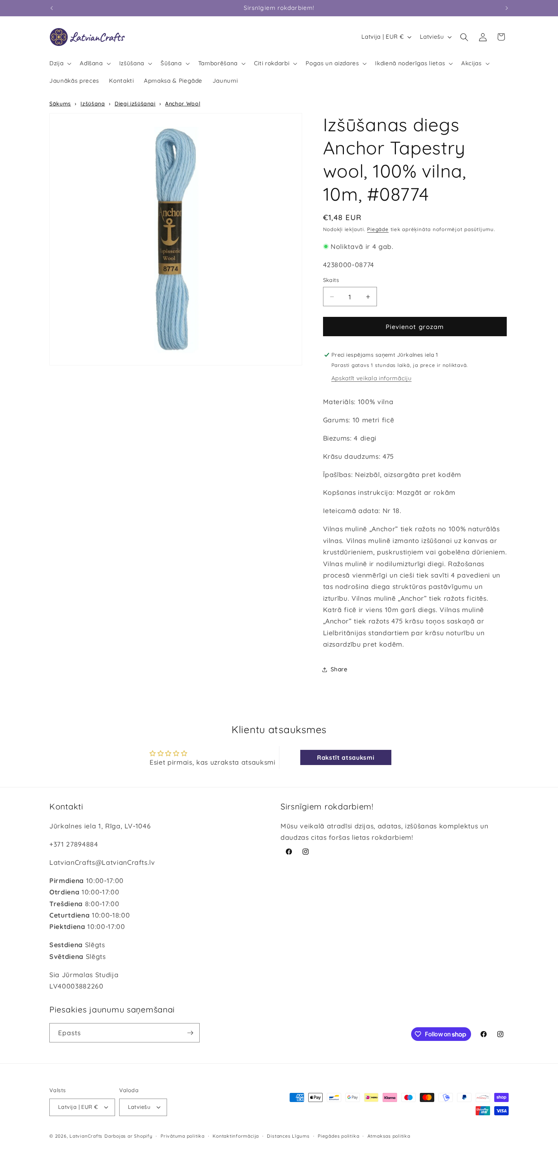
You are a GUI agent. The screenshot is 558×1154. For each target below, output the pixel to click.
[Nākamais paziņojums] (506, 8)
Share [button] (339, 669)
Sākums (60, 103)
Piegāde (377, 230)
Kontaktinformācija (236, 1136)
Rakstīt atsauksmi (345, 757)
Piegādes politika (338, 1136)
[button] (59, 63)
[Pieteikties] (190, 1033)
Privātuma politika (183, 1136)
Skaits (331, 280)
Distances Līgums (288, 1136)
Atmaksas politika (388, 1136)
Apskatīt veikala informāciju (371, 378)
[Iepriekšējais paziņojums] (51, 8)
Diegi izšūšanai (135, 103)
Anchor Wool (182, 103)
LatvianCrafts (85, 1136)
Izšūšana (92, 103)
